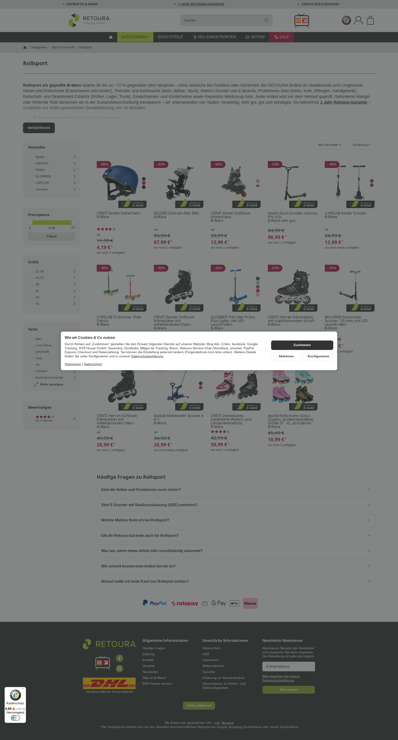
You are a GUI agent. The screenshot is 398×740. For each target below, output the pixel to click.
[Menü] (23, 690)
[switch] (15, 718)
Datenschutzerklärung (147, 356)
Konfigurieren (318, 356)
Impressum (73, 364)
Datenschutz (93, 364)
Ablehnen (286, 356)
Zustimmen (302, 345)
